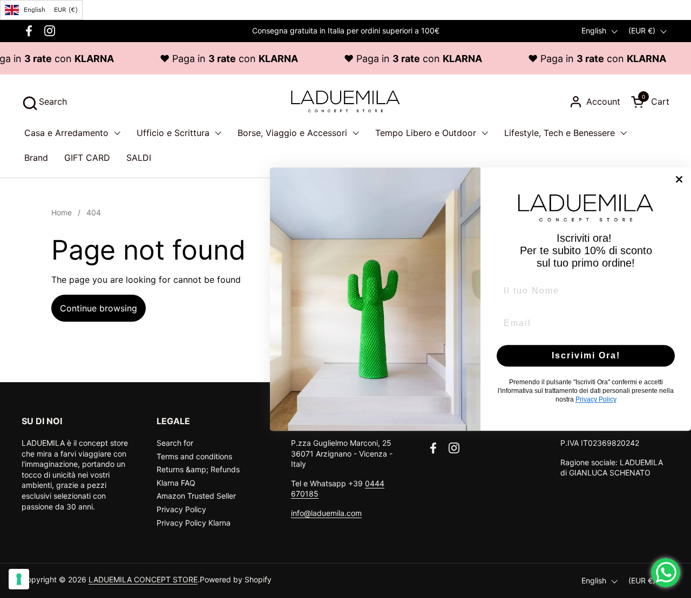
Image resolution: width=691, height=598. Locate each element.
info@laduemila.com (326, 513)
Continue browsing (98, 308)
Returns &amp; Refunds (198, 469)
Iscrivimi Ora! (586, 355)
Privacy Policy (181, 509)
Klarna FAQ (176, 482)
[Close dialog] (679, 179)
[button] (44, 101)
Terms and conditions (194, 456)
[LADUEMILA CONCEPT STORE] (345, 101)
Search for (175, 442)
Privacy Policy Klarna (194, 522)
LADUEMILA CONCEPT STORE (143, 579)
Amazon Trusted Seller (196, 495)
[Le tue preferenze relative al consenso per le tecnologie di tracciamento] (19, 579)
